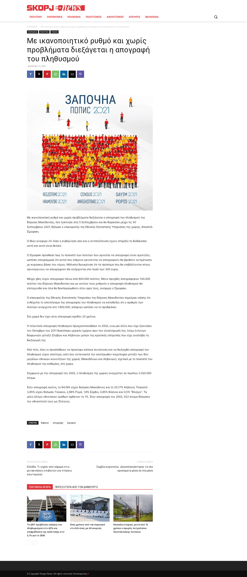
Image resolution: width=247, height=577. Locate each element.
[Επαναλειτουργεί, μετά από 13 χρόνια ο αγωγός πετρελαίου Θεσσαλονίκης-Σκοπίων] (133, 508)
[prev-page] (29, 542)
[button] (215, 16)
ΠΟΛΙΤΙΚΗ (44, 32)
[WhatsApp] (55, 74)
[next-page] (35, 542)
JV (88, 573)
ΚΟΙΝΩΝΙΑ (32, 26)
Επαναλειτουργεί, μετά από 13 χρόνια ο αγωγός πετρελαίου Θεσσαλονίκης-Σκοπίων (130, 528)
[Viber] (80, 74)
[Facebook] (30, 74)
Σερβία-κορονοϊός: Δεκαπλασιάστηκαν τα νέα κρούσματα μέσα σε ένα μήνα (124, 468)
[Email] (72, 74)
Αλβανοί (45, 422)
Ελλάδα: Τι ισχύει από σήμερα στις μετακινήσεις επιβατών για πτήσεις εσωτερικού (49, 470)
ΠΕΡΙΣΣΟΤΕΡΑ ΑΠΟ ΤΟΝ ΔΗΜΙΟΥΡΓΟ (76, 487)
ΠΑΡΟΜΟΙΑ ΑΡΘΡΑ (40, 487)
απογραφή (58, 422)
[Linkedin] (63, 74)
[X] (38, 74)
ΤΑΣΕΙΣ (55, 32)
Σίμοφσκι (71, 422)
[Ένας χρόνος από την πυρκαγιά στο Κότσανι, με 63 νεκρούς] (90, 508)
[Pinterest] (47, 74)
